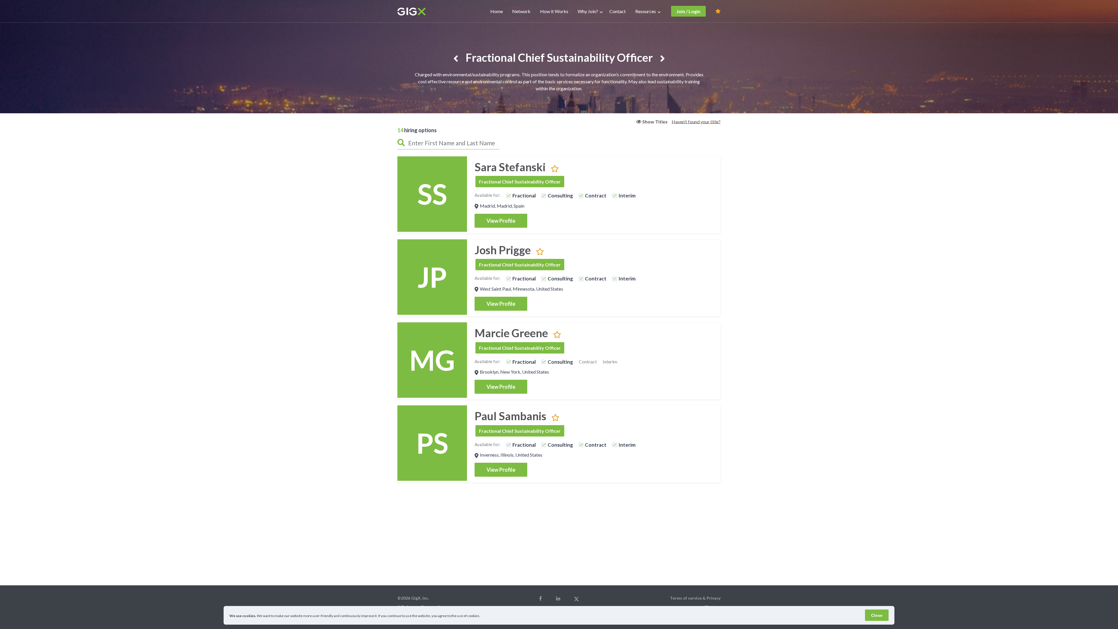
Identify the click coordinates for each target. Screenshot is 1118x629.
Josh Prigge (503, 250)
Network (521, 11)
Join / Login (688, 11)
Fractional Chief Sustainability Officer (520, 181)
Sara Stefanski (510, 167)
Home (496, 11)
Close (876, 615)
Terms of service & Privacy (695, 598)
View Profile (501, 221)
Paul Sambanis (510, 416)
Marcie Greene (511, 333)
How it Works (554, 11)
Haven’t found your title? (696, 121)
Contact (617, 11)
